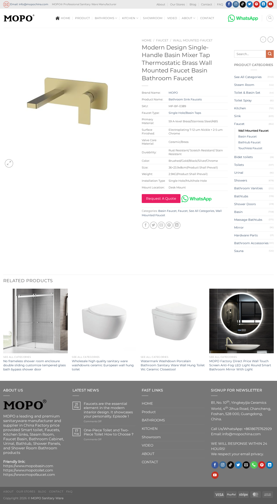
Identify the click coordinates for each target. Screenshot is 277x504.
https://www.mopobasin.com (28, 466)
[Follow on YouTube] (270, 4)
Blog (193, 4)
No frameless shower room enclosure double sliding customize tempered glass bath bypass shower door (34, 365)
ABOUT (187, 18)
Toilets (239, 165)
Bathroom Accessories (251, 243)
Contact (206, 4)
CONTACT (207, 18)
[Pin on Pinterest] (169, 225)
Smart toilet (32, 430)
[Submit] (270, 54)
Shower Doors (245, 204)
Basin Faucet (167, 211)
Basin (238, 212)
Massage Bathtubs (248, 220)
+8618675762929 (258, 429)
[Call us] (254, 465)
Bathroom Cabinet (46, 439)
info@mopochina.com (241, 434)
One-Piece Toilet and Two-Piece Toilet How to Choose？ (109, 432)
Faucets (52, 430)
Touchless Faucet (250, 148)
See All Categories (201, 211)
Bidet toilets (243, 157)
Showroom (152, 18)
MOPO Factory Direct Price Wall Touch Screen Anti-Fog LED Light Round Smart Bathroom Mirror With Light (240, 365)
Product (82, 18)
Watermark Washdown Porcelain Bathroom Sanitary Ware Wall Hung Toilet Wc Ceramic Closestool (173, 365)
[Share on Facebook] (145, 225)
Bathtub (23, 443)
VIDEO (172, 18)
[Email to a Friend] (161, 225)
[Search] (269, 18)
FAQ (220, 4)
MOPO (173, 92)
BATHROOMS (104, 18)
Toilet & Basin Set (247, 93)
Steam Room (244, 85)
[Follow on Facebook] (229, 4)
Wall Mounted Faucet (193, 40)
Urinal (238, 173)
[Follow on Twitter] (249, 4)
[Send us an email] (246, 465)
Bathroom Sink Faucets (185, 99)
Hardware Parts (246, 235)
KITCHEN (128, 18)
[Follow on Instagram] (236, 4)
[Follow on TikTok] (243, 4)
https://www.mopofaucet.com (29, 475)
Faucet (162, 40)
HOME (65, 18)
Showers (240, 180)
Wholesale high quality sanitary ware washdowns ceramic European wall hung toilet (103, 365)
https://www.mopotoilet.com (28, 470)
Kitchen (240, 108)
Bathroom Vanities (248, 188)
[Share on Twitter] (153, 225)
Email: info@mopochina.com (29, 4)
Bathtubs (241, 196)
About (160, 4)
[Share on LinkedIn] (176, 225)
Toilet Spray (243, 100)
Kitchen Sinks (15, 434)
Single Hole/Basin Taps (185, 113)
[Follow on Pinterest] (256, 4)
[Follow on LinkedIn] (263, 4)
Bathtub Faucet (249, 142)
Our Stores (177, 4)
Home (146, 40)
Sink (237, 116)
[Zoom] (9, 163)
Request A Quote (161, 198)
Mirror (239, 227)
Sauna (238, 251)
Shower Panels (46, 443)
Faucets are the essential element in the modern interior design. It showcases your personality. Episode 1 (108, 410)
